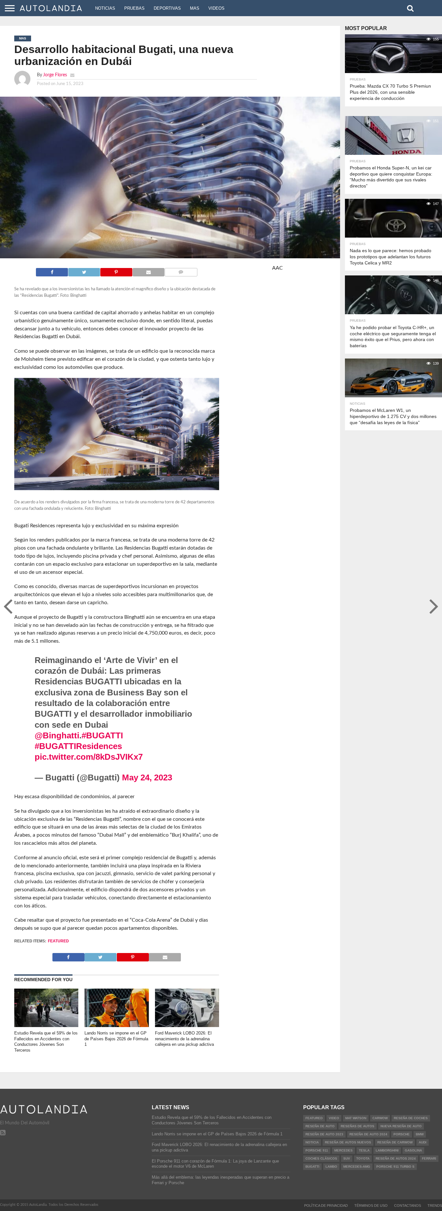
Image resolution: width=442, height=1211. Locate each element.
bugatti (312, 1166)
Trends (434, 1205)
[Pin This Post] (116, 270)
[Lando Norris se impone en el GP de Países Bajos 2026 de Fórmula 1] (116, 1025)
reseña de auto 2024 (368, 1134)
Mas (194, 8)
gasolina (413, 1150)
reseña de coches (411, 1118)
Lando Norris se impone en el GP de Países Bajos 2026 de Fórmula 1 (116, 1039)
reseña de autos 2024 (396, 1158)
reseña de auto (320, 1126)
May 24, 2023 (147, 777)
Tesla (364, 1150)
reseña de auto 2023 (324, 1134)
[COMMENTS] (180, 270)
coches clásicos (321, 1158)
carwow (380, 1118)
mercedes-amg (356, 1166)
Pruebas (134, 8)
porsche (401, 1134)
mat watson (355, 1118)
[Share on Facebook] (52, 270)
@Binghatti (57, 735)
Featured (58, 941)
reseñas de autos (357, 1126)
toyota (363, 1158)
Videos (216, 8)
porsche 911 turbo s (395, 1166)
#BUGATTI (102, 735)
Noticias (105, 8)
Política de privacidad (326, 1205)
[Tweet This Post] (84, 270)
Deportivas (167, 8)
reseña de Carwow (395, 1142)
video (334, 1118)
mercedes (343, 1150)
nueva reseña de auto (401, 1126)
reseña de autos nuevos (348, 1142)
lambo (331, 1166)
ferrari (429, 1158)
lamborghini (387, 1150)
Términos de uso (371, 1205)
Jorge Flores (55, 74)
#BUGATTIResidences (78, 746)
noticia (312, 1142)
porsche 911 (316, 1150)
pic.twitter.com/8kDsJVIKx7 (89, 756)
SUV (346, 1158)
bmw (420, 1134)
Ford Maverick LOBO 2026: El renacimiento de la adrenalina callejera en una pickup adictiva (184, 1039)
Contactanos (407, 1205)
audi (422, 1142)
